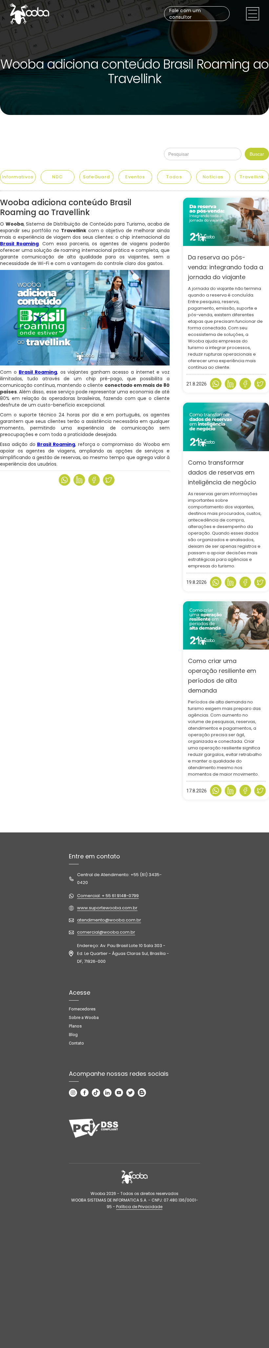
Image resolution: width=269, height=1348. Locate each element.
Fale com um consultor (185, 13)
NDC (57, 177)
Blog (73, 1034)
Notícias (213, 177)
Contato (76, 1043)
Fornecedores (82, 1009)
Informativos (18, 177)
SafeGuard (96, 177)
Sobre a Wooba (84, 1017)
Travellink (252, 177)
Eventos (135, 177)
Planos (75, 1026)
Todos (174, 177)
